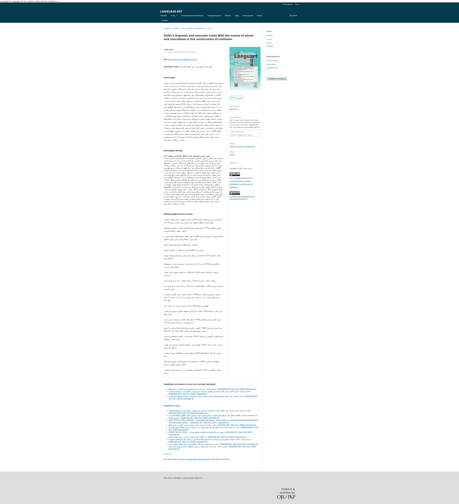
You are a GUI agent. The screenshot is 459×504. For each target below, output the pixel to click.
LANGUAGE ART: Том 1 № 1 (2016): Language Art (188, 441)
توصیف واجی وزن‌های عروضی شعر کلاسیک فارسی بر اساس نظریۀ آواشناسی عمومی (210, 439)
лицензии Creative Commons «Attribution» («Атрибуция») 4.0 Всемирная (241, 184)
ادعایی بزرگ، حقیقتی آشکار (188, 437)
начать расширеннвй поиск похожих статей (197, 459)
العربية (269, 42)
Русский (270, 46)
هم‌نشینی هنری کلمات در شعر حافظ (192, 389)
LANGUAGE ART (171, 11)
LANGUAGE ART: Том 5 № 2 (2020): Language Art (236, 389)
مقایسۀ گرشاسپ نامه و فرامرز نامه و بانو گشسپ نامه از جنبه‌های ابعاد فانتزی (206, 396)
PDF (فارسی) (237, 98)
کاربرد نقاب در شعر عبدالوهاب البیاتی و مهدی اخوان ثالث (198, 446)
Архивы (228, 15)
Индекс (165, 20)
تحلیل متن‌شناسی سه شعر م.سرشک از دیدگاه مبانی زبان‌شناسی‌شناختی (210, 391)
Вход (237, 15)
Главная (163, 15)
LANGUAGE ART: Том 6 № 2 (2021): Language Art (209, 422)
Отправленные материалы (192, 15)
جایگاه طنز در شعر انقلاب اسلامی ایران (194, 444)
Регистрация (248, 15)
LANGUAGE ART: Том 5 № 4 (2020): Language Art (188, 394)
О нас (173, 15)
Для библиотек (272, 68)
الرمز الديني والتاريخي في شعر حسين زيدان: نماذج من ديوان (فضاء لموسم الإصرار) (204, 427)
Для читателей (272, 61)
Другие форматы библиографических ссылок (241, 133)
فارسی (269, 39)
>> (170, 454)
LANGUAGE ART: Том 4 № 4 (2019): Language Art (227, 437)
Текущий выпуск (214, 15)
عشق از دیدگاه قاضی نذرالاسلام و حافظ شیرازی (206, 432)
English (270, 35)
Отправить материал (276, 78)
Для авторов (271, 64)
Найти (259, 15)
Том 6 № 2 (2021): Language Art (193, 28)
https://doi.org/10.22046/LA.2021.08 (182, 59)
